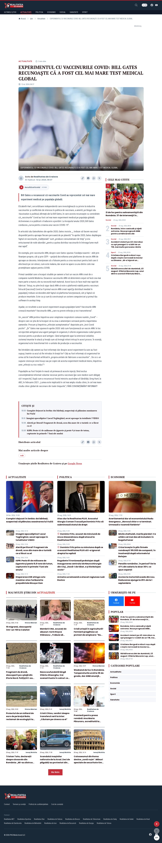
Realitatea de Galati (127, 819)
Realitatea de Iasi (50, 823)
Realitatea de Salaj (110, 819)
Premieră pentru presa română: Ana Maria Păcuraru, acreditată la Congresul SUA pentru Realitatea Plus (86, 721)
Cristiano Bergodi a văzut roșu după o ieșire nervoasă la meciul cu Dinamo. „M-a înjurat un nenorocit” (126, 259)
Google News (75, 463)
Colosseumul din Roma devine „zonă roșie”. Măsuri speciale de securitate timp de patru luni (88, 761)
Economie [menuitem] (51, 12)
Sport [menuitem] (85, 12)
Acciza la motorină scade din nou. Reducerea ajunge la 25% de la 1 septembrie (136, 580)
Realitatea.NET (9, 819)
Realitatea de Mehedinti (33, 823)
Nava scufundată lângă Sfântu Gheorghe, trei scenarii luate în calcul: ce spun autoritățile (54, 677)
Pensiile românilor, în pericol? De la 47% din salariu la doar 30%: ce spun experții (137, 566)
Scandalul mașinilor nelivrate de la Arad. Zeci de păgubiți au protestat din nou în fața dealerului (55, 761)
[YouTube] (156, 5)
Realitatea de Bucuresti (68, 823)
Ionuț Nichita (65, 709)
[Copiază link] (82, 178)
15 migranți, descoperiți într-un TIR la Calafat (18, 628)
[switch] (144, 5)
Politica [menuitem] (39, 12)
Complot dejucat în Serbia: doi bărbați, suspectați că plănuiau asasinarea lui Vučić (62, 412)
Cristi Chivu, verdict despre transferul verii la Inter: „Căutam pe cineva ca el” (54, 716)
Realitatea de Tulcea (104, 823)
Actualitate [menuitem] (26, 12)
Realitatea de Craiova (46, 176)
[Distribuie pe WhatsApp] (94, 178)
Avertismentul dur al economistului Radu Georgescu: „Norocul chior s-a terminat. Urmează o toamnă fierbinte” (131, 521)
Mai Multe (55, 772)
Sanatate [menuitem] (74, 12)
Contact (7, 804)
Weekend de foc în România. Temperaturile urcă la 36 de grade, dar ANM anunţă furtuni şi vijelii (89, 675)
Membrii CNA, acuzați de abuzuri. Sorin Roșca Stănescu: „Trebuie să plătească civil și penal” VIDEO (53, 634)
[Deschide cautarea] (136, 5)
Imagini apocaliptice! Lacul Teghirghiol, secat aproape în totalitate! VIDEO (62, 418)
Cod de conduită (57, 804)
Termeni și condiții (19, 804)
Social (108, 220)
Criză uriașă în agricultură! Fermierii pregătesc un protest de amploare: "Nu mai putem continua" (88, 633)
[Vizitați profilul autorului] (21, 178)
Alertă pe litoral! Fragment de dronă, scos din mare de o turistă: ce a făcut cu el (62, 424)
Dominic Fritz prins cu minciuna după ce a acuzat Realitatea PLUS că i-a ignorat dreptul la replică (80, 550)
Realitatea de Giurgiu (86, 823)
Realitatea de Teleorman (91, 819)
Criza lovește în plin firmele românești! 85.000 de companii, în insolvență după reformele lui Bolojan (137, 552)
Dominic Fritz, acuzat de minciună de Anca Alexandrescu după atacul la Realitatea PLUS (78, 537)
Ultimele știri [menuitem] (10, 12)
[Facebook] (151, 5)
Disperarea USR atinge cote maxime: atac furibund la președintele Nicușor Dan (30, 580)
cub (22, 455)
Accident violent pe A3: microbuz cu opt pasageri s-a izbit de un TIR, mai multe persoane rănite (127, 244)
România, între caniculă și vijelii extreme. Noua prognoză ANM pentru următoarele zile (126, 231)
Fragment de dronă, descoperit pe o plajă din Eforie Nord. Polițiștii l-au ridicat (19, 677)
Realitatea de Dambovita (13, 823)
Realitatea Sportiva (24, 819)
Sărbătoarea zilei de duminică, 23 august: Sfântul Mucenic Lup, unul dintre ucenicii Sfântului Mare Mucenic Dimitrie (127, 272)
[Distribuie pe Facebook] (88, 178)
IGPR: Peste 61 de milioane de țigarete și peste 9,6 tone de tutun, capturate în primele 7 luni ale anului (58, 432)
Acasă (23, 19)
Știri (31, 19)
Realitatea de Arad (143, 819)
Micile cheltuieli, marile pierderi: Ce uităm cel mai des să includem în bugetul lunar (137, 537)
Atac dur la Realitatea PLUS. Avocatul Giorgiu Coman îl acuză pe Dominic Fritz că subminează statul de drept (80, 521)
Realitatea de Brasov (72, 819)
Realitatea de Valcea (55, 819)
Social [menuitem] (63, 12)
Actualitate (41, 19)
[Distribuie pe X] (99, 178)
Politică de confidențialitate (38, 804)
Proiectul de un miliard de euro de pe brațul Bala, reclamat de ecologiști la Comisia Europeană (20, 718)
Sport (113, 252)
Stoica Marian (31, 623)
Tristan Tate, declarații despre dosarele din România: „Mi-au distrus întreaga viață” (19, 761)
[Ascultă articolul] (156, 824)
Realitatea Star (39, 819)
